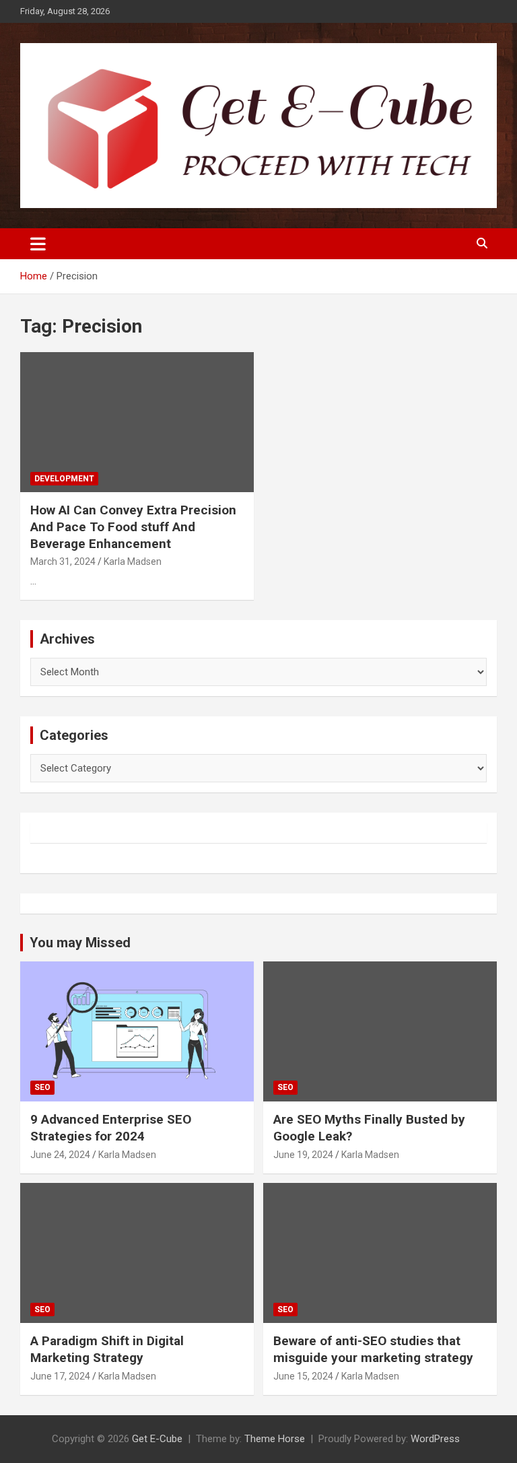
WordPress (435, 1439)
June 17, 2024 (60, 1376)
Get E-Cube (157, 1439)
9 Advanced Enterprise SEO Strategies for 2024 (110, 1128)
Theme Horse (274, 1439)
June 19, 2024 (303, 1154)
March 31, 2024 (63, 561)
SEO (42, 1087)
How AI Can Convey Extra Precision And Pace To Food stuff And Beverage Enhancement (133, 526)
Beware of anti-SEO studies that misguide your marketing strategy (373, 1349)
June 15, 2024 (303, 1376)
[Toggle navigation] (38, 243)
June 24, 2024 (60, 1154)
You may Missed (80, 942)
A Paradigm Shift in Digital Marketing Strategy (107, 1349)
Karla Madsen (133, 561)
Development (64, 478)
